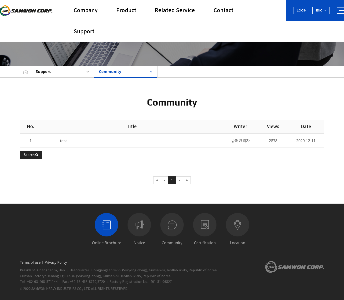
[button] (31, 155)
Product (126, 11)
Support (84, 32)
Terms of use (30, 262)
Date (306, 126)
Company (86, 11)
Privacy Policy (56, 262)
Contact (223, 11)
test (63, 141)
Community (110, 71)
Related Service (175, 11)
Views (273, 126)
